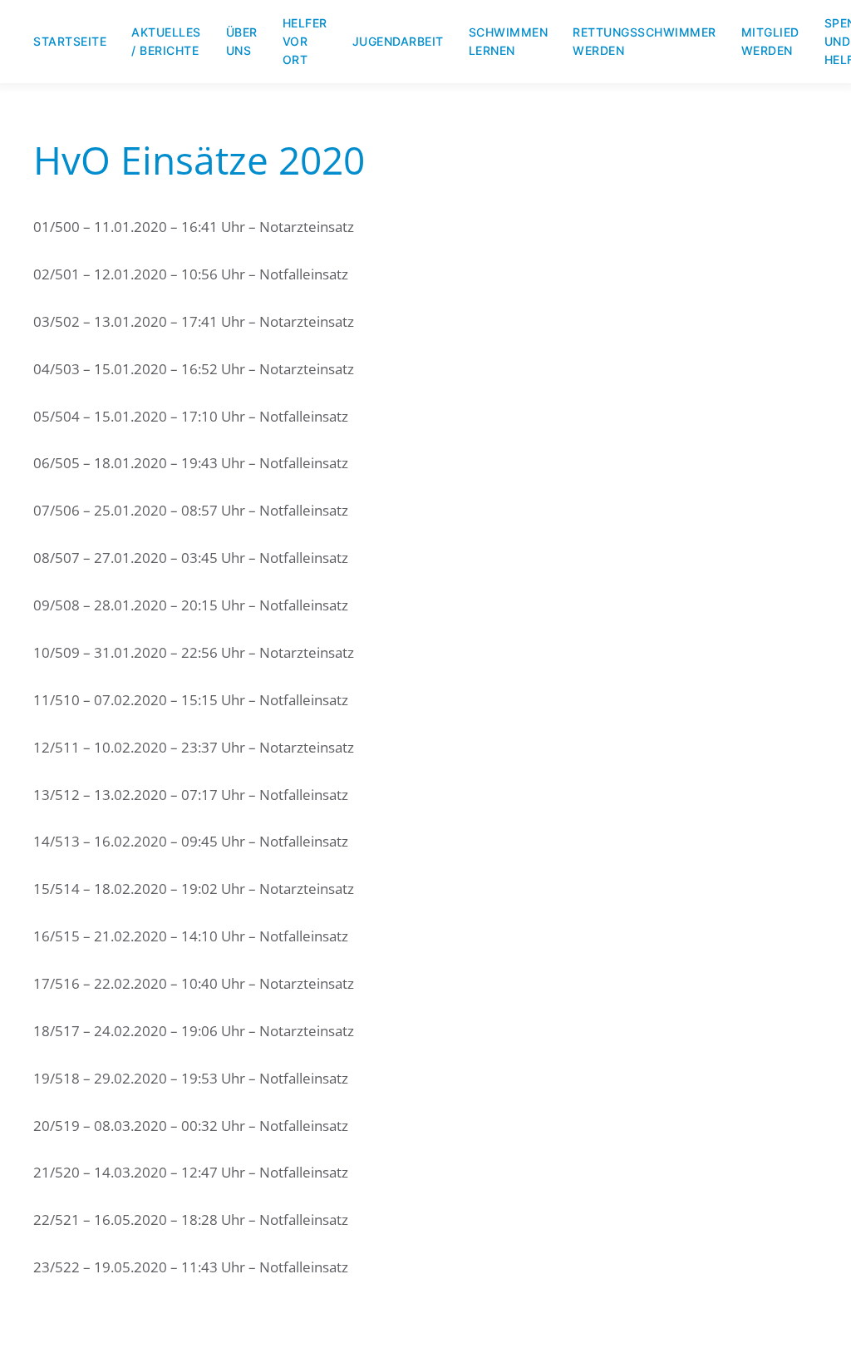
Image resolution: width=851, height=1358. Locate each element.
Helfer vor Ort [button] (305, 41)
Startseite (69, 41)
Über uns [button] (242, 41)
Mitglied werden (770, 41)
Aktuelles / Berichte (166, 41)
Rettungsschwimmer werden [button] (644, 41)
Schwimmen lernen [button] (508, 41)
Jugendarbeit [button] (398, 41)
